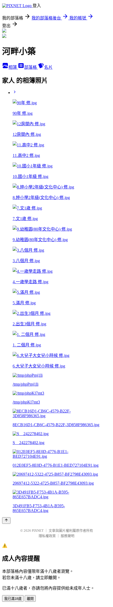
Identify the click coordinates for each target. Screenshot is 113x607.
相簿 (13, 67)
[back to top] (6, 520)
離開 (30, 599)
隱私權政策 (47, 536)
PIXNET (38, 531)
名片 (48, 67)
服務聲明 (67, 536)
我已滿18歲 (13, 599)
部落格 (31, 67)
